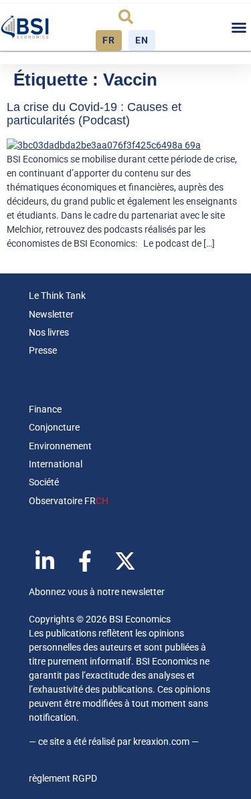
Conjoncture (54, 427)
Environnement (60, 446)
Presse (43, 350)
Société (44, 482)
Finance (45, 409)
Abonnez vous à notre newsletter (97, 591)
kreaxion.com (161, 741)
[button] (125, 16)
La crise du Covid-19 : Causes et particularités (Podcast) (94, 113)
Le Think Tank (57, 295)
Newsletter (51, 314)
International (55, 464)
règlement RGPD (63, 778)
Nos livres (49, 332)
